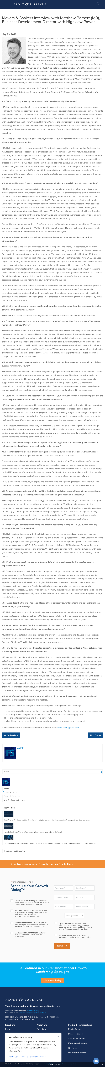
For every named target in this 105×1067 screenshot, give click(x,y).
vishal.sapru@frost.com (68, 727)
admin (20, 748)
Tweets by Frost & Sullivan (14, 851)
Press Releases (75, 1033)
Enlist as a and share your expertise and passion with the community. (30, 935)
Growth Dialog (33, 1010)
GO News (72, 1048)
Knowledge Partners (77, 1043)
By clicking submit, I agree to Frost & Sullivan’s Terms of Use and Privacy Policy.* (75, 936)
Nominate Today (52, 980)
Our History (42, 1029)
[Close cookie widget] (58, 1036)
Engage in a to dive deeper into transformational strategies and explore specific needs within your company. (32, 903)
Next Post (95, 735)
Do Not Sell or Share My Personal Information (27, 1057)
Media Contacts (75, 1029)
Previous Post (11, 735)
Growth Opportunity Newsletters (32, 1013)
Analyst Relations (76, 1038)
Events (8, 1029)
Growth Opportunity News (14, 800)
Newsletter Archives (77, 1052)
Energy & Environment (13, 796)
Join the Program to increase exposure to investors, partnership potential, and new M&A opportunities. (31, 925)
